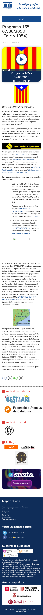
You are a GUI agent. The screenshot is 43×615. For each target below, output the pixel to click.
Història (5, 513)
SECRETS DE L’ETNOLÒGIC (21, 209)
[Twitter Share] (10, 378)
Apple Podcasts (24, 564)
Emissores (6, 511)
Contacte (5, 515)
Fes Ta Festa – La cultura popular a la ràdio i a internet (22, 611)
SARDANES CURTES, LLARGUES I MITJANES (19, 298)
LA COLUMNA (21, 154)
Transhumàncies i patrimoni (23, 159)
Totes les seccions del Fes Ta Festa (15, 507)
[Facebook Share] (4, 378)
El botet (36, 216)
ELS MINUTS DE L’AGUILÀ (26, 226)
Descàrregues (7, 517)
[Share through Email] (21, 378)
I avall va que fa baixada (24, 232)
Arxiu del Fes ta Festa (10, 509)
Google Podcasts (25, 566)
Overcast (35, 564)
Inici (3, 505)
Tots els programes (9, 519)
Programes (15, 43)
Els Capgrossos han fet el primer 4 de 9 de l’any (21, 171)
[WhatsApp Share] (15, 378)
